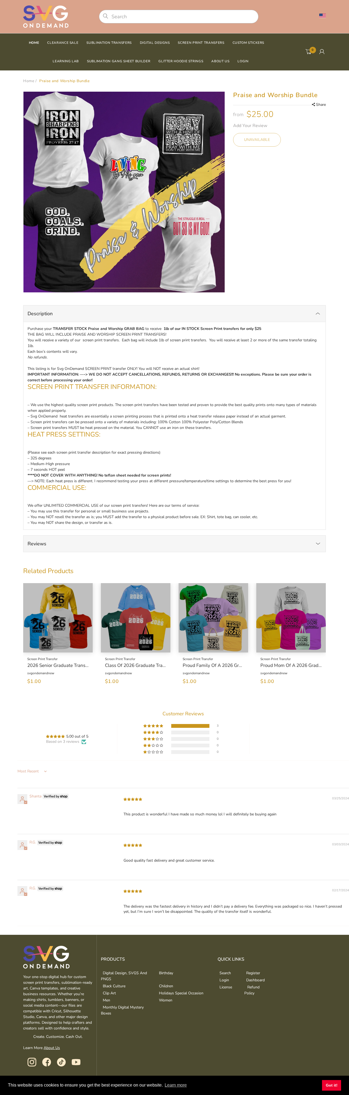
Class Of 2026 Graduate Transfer (135, 665)
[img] (133, 799)
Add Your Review (250, 126)
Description (40, 313)
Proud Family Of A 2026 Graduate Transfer (213, 665)
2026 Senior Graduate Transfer (58, 665)
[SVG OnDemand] (45, 16)
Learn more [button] (176, 1085)
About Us (52, 1047)
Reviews (37, 543)
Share (321, 104)
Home (28, 80)
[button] (153, 726)
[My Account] (322, 52)
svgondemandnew (40, 673)
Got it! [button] (332, 1085)
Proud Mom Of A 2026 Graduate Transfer (291, 665)
